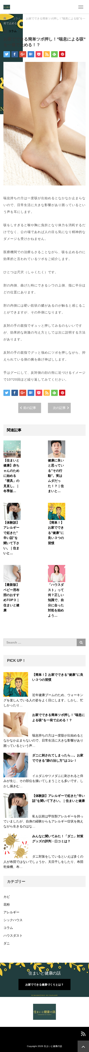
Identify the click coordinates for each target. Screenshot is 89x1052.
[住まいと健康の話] (6, 6)
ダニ (6, 943)
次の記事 (59, 408)
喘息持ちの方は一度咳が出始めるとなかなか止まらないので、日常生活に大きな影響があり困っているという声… (43, 740)
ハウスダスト (13, 935)
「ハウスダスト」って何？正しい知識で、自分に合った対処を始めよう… (56, 600)
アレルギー (11, 912)
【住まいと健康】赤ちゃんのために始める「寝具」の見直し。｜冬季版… (11, 475)
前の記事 (29, 408)
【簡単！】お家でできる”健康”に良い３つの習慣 (56, 533)
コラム (12, 31)
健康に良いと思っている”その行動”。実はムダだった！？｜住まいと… (56, 475)
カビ (6, 896)
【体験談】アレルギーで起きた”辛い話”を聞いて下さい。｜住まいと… (11, 538)
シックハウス (13, 920)
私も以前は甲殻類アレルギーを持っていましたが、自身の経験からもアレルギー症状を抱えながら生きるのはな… (43, 821)
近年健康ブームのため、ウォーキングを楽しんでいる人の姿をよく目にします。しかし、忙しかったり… (43, 700)
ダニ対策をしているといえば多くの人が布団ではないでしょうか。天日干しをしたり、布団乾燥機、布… (43, 862)
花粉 (6, 904)
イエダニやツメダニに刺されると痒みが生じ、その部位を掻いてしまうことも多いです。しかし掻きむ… (43, 781)
